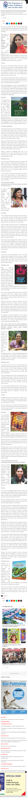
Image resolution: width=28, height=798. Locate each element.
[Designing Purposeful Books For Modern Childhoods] (14, 636)
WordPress (21, 796)
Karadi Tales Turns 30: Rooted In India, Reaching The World (13, 766)
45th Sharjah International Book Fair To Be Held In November (13, 738)
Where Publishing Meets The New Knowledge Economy (12, 726)
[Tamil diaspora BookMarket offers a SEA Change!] (14, 656)
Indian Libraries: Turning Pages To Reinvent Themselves (12, 719)
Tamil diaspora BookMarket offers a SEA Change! (14, 664)
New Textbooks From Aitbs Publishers (9, 746)
